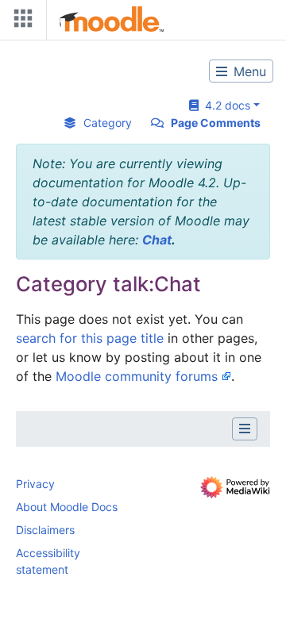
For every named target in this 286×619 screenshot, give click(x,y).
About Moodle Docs (67, 506)
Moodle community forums (137, 376)
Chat (157, 240)
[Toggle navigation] (20, 21)
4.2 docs (224, 105)
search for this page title (90, 338)
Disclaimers (45, 529)
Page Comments (216, 122)
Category (107, 122)
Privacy (35, 483)
